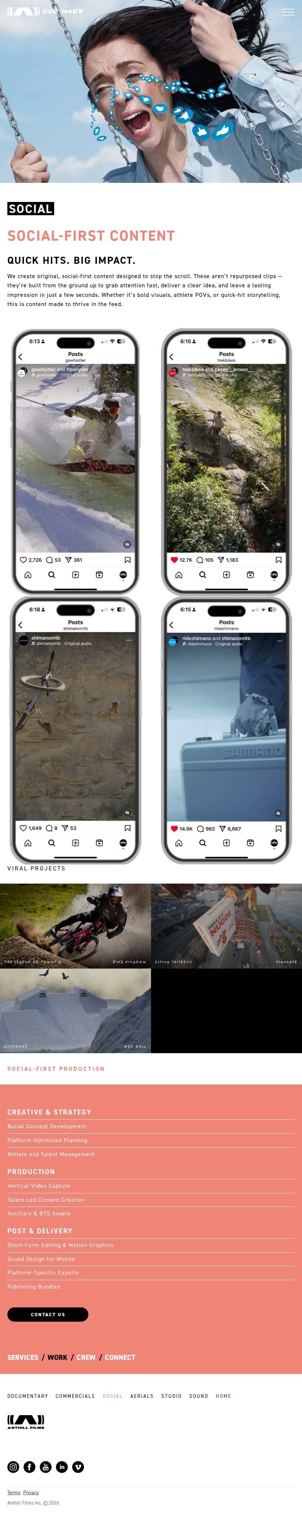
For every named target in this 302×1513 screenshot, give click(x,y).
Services (22, 1357)
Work (57, 1357)
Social (113, 1396)
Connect (120, 1357)
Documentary (27, 1396)
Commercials (75, 1396)
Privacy (31, 1492)
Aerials (142, 1396)
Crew (86, 1357)
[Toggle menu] (288, 12)
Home (223, 1396)
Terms (13, 1492)
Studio (171, 1396)
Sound (198, 1396)
